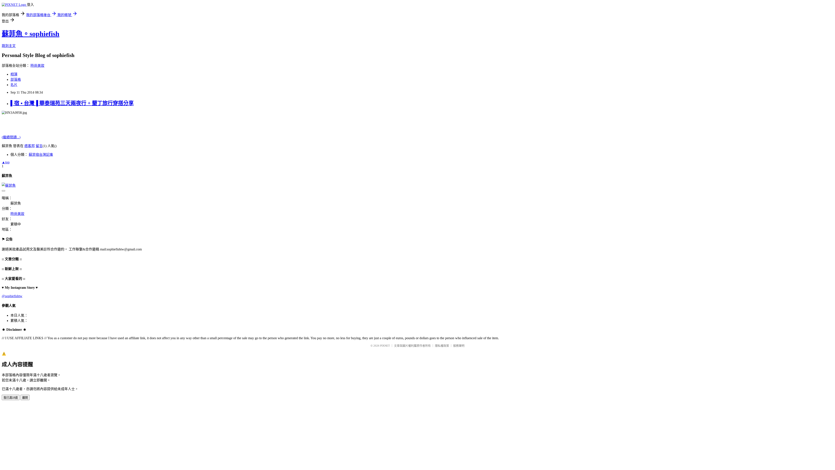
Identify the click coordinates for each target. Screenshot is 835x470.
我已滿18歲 (10, 397)
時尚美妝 (37, 65)
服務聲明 (458, 345)
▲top (6, 162)
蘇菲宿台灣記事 (41, 154)
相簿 (13, 74)
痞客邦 (29, 146)
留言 (39, 146)
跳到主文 (9, 46)
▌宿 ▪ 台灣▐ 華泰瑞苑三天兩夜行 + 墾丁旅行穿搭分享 (72, 103)
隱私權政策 (442, 345)
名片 (13, 85)
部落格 (15, 79)
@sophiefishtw (12, 296)
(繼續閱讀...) (11, 137)
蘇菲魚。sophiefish (30, 34)
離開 (25, 397)
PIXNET (385, 345)
